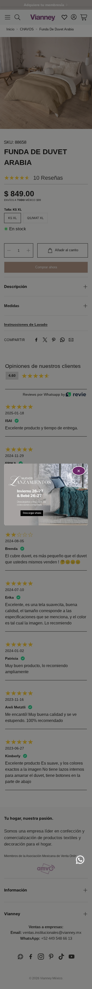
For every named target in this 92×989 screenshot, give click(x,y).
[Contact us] (80, 859)
